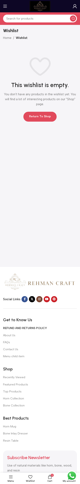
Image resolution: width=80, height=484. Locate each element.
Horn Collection (13, 398)
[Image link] (40, 282)
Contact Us (10, 349)
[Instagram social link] (39, 299)
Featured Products (15, 384)
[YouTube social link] (47, 299)
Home (7, 38)
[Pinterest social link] (54, 299)
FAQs (6, 342)
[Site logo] (40, 6)
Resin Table (10, 440)
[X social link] (32, 299)
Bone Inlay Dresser (15, 433)
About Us (9, 335)
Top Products (12, 391)
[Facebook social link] (25, 299)
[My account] (75, 6)
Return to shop (40, 116)
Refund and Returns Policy (25, 328)
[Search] (73, 18)
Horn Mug (9, 426)
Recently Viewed (14, 377)
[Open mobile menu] (5, 6)
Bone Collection (14, 405)
